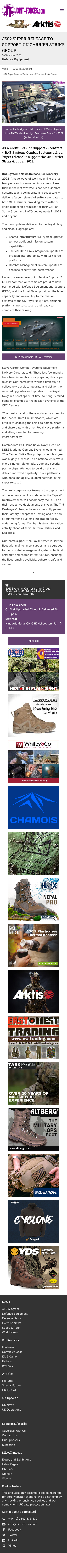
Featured (11, 591)
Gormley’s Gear (12, 1352)
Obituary (7, 1469)
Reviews (7, 1366)
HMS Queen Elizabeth (19, 594)
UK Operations (11, 1409)
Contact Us (9, 1435)
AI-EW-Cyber (10, 1309)
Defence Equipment (15, 59)
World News (10, 1332)
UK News (8, 1405)
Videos (6, 1478)
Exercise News (11, 1323)
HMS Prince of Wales (32, 591)
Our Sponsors (11, 1440)
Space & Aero (11, 1327)
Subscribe (8, 1445)
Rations (7, 1361)
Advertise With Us (14, 1430)
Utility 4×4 (9, 1390)
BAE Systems (14, 588)
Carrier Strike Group (37, 588)
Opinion (7, 1473)
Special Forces (11, 1385)
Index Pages (10, 1464)
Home (5, 69)
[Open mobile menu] (62, 10)
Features (7, 1380)
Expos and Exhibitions (16, 1459)
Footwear (8, 1347)
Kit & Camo (9, 1356)
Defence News (11, 1318)
